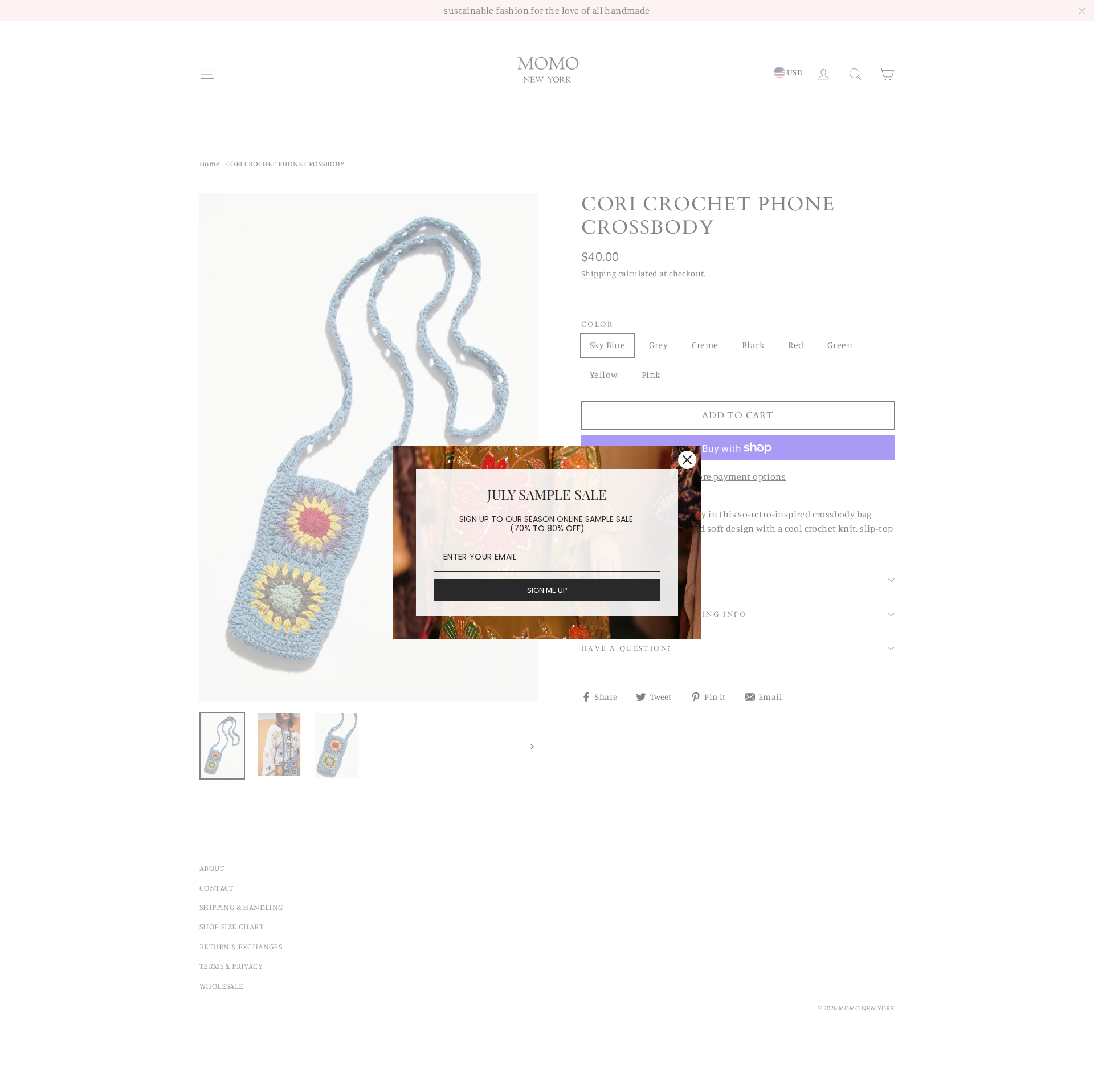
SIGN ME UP (547, 590)
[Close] (687, 460)
